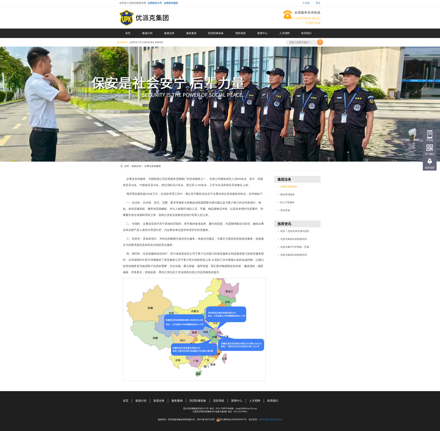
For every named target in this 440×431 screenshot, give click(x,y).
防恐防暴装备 (216, 33)
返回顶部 (429, 167)
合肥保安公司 (155, 3)
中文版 (306, 3)
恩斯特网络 (264, 419)
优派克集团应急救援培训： (293, 239)
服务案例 (191, 33)
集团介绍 (147, 33)
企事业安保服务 (287, 186)
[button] (218, 158)
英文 (318, 3)
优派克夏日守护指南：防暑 (293, 247)
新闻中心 (262, 33)
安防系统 (240, 33)
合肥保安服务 (171, 3)
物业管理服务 (286, 194)
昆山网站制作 (276, 419)
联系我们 (306, 33)
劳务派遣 (284, 210)
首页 (127, 33)
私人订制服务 (286, 202)
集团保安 (159, 42)
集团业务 (169, 33)
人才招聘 (284, 33)
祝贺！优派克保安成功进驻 (293, 231)
